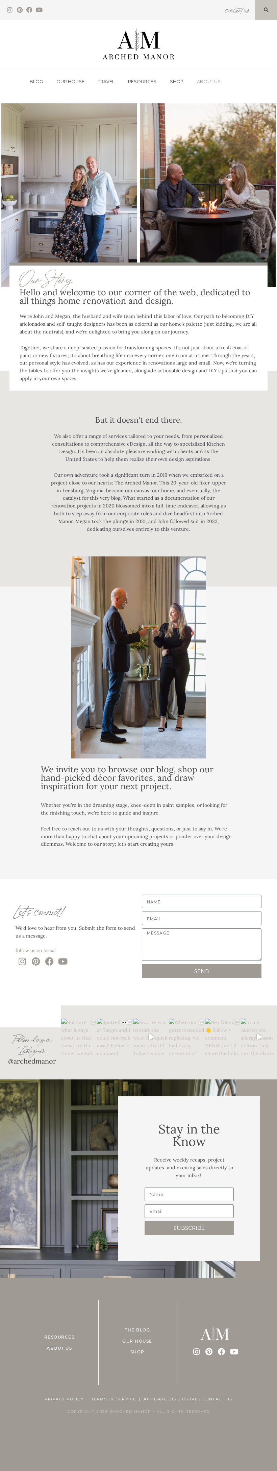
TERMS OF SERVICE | (117, 1399)
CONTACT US (217, 1399)
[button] (266, 10)
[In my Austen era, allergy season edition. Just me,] (259, 1037)
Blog (36, 81)
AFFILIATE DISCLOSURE (171, 1399)
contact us (237, 9)
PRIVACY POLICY (64, 1399)
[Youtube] (39, 10)
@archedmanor (32, 1061)
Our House (70, 81)
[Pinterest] (20, 10)
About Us (209, 81)
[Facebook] (29, 10)
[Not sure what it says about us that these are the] (79, 1037)
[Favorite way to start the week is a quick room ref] (151, 1037)
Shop (176, 81)
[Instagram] (10, 10)
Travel (106, 81)
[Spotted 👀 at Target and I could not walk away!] (115, 1037)
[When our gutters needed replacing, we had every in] (187, 1037)
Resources (142, 81)
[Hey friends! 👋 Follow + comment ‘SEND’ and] (223, 1037)
